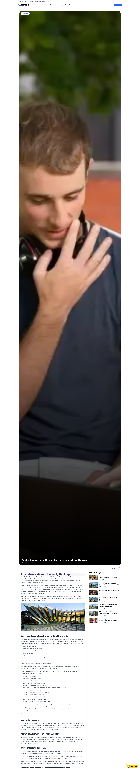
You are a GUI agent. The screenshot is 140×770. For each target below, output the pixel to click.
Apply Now (117, 5)
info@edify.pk (23, 1)
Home (51, 5)
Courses (56, 5)
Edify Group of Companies (33, 709)
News (66, 5)
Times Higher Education (28, 723)
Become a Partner (107, 5)
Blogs (62, 5)
